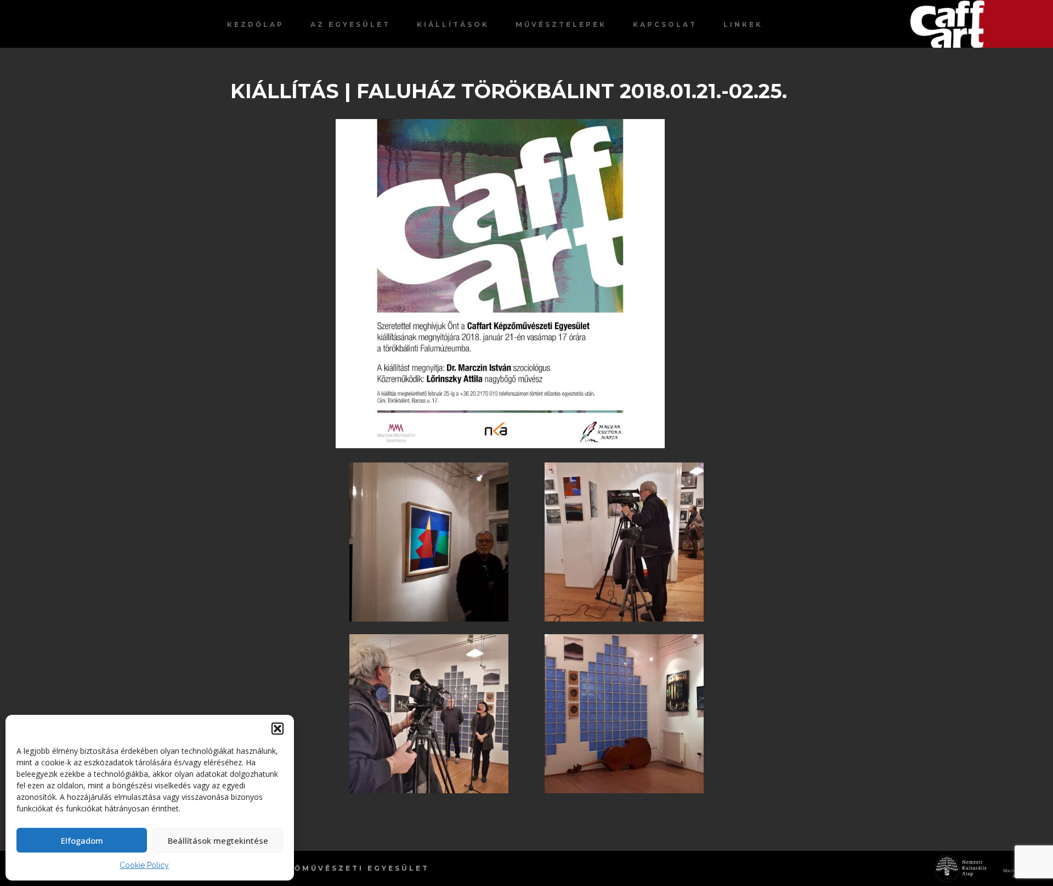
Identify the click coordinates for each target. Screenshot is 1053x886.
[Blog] (981, 24)
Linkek (743, 24)
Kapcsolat (665, 24)
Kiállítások (453, 24)
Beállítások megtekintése (218, 840)
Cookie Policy (144, 865)
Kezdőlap (255, 24)
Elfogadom (82, 840)
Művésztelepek (561, 24)
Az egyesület (350, 24)
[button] (277, 728)
